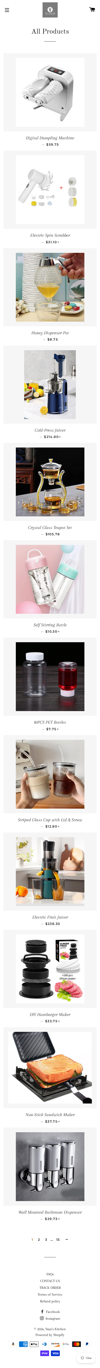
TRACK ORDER (50, 1288)
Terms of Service (50, 1294)
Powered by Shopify (50, 1335)
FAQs (50, 1274)
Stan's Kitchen (55, 1329)
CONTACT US (50, 1281)
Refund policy (50, 1301)
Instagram (52, 1318)
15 (58, 1240)
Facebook (52, 1312)
